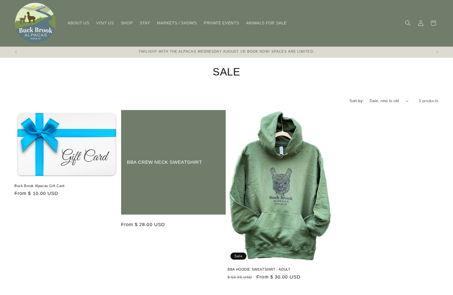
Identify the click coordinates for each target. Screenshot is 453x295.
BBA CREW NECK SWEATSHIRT (164, 162)
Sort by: (356, 101)
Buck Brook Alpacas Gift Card (39, 186)
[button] (408, 23)
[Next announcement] (437, 52)
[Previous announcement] (16, 52)
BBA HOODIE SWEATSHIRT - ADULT (259, 269)
